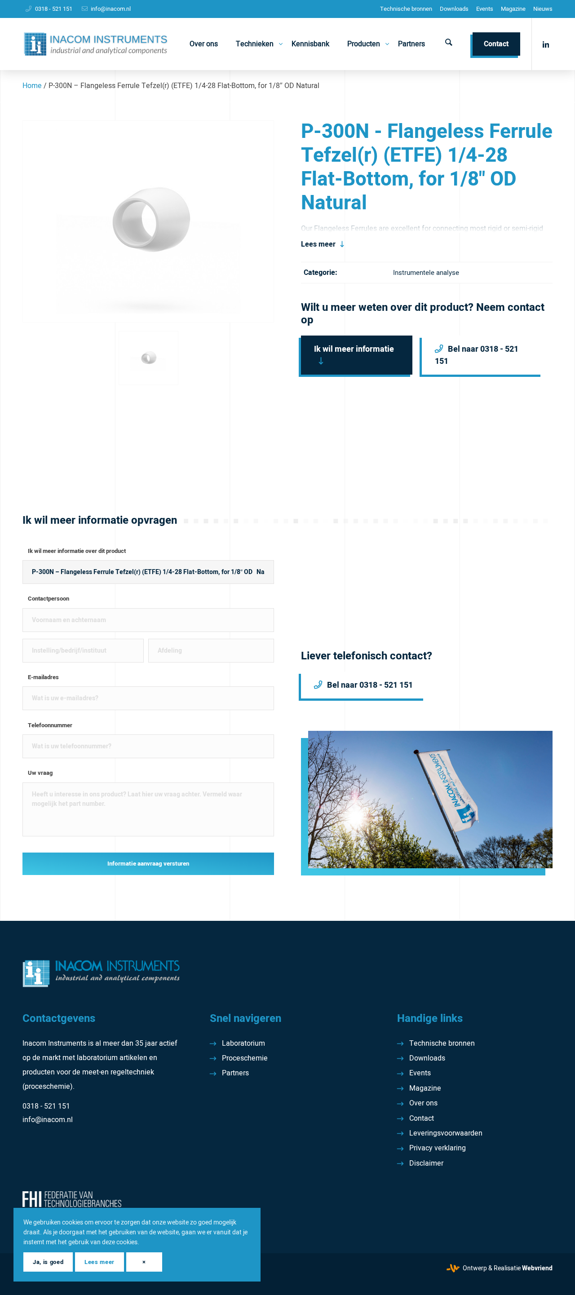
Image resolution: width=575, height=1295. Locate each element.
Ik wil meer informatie (354, 349)
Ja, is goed (48, 1262)
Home (32, 85)
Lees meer (318, 244)
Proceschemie (245, 1058)
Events (484, 8)
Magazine (513, 8)
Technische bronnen (406, 8)
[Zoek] (449, 44)
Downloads (454, 8)
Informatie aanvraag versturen (148, 863)
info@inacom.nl (111, 8)
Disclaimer (426, 1163)
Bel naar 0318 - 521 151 (476, 355)
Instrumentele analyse (426, 273)
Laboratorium (243, 1043)
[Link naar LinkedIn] (546, 43)
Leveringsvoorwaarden (445, 1133)
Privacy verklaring (437, 1148)
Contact (421, 1118)
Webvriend (537, 1268)
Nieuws (543, 8)
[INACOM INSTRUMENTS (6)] (96, 44)
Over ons (423, 1103)
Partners (235, 1073)
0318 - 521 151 (53, 8)
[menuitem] (406, 9)
